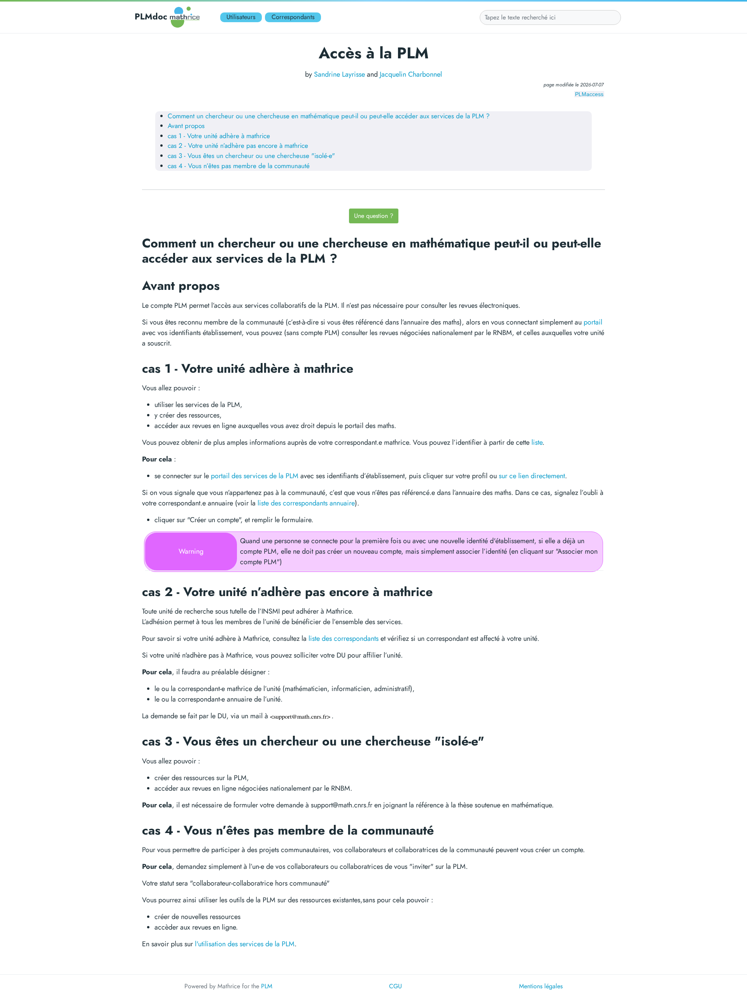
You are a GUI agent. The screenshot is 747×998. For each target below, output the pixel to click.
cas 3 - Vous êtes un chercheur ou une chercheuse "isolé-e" (251, 155)
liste (536, 442)
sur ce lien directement (532, 476)
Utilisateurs (241, 16)
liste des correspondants (344, 638)
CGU (395, 986)
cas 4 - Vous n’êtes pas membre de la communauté (239, 165)
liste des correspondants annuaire (306, 503)
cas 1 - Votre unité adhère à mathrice (219, 135)
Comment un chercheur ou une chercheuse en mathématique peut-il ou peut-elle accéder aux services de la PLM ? (329, 116)
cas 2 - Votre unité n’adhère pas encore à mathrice (238, 145)
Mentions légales (541, 986)
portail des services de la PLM (254, 476)
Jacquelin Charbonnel (411, 74)
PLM (266, 986)
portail (593, 322)
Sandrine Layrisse (339, 74)
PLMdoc (151, 16)
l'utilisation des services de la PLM (245, 944)
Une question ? (373, 215)
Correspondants (293, 16)
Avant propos (186, 125)
